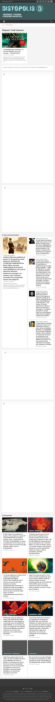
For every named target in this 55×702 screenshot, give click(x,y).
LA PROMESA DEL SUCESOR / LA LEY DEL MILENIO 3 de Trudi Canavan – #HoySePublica (13, 51)
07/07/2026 (31, 664)
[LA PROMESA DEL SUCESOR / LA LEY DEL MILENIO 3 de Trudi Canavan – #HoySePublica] (14, 40)
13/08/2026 (38, 287)
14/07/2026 (31, 637)
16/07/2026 (6, 635)
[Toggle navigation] (4, 21)
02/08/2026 (38, 346)
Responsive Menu (51, 1)
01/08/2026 (6, 598)
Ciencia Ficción (33, 571)
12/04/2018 (6, 55)
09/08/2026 (6, 550)
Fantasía (6, 46)
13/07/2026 (6, 674)
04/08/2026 (31, 555)
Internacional (7, 515)
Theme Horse (28, 691)
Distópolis (12, 55)
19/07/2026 (31, 591)
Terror (14, 530)
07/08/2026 (38, 317)
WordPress (45, 691)
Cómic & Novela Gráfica (11, 235)
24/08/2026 (6, 281)
